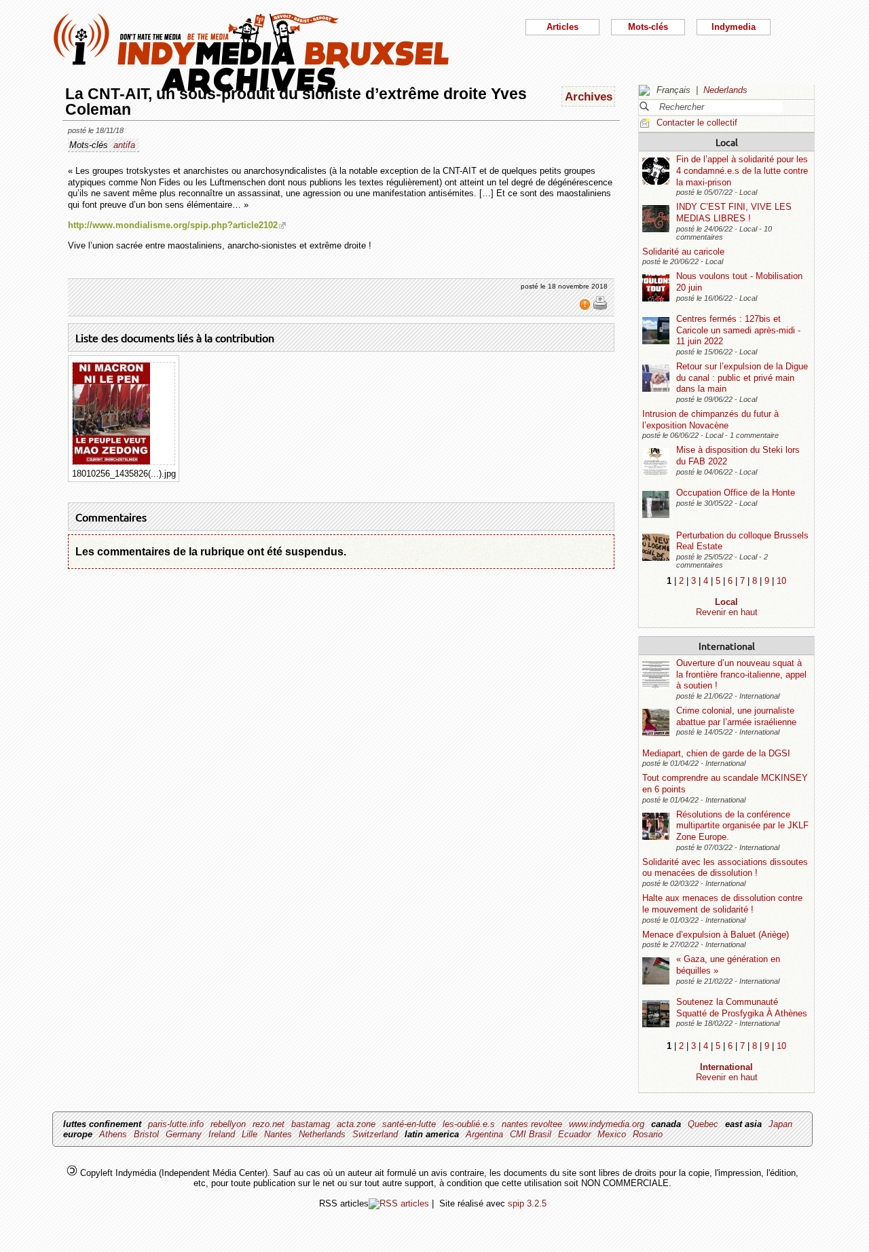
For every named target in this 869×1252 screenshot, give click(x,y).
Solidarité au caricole (683, 251)
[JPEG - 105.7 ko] (111, 461)
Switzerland (375, 1134)
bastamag (310, 1124)
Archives (588, 96)
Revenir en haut (727, 612)
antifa (124, 145)
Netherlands (322, 1134)
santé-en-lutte (409, 1124)
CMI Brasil (530, 1134)
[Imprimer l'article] (600, 307)
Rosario (648, 1134)
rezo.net (268, 1124)
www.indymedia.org (606, 1124)
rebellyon (228, 1124)
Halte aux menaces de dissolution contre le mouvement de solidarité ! (722, 904)
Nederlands (725, 90)
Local (727, 142)
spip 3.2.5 (527, 1203)
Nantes (278, 1134)
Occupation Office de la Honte (735, 492)
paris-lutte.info (176, 1124)
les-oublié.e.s (469, 1124)
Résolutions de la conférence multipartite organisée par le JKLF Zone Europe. (742, 825)
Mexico (611, 1134)
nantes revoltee (532, 1124)
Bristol (146, 1134)
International (727, 646)
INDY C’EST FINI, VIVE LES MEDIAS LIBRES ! (734, 212)
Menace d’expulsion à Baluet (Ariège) (715, 934)
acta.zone (356, 1124)
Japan (780, 1124)
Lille (249, 1134)
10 (781, 581)
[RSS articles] (399, 1203)
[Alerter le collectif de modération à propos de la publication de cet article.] (586, 307)
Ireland (221, 1134)
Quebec (703, 1124)
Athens (113, 1134)
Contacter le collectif (697, 122)
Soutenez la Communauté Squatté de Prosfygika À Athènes (741, 1007)
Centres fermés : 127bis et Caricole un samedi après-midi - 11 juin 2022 (738, 330)
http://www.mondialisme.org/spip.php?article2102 (173, 225)
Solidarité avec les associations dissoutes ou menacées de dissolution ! (725, 868)
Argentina (484, 1134)
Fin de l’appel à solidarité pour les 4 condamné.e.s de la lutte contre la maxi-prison (742, 170)
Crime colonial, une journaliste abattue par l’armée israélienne (736, 716)
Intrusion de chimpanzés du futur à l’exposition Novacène (710, 419)
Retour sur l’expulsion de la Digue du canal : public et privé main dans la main (742, 377)
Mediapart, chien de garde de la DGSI (716, 753)
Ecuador (574, 1134)
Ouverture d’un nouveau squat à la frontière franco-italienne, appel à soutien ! (741, 674)
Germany (184, 1134)
